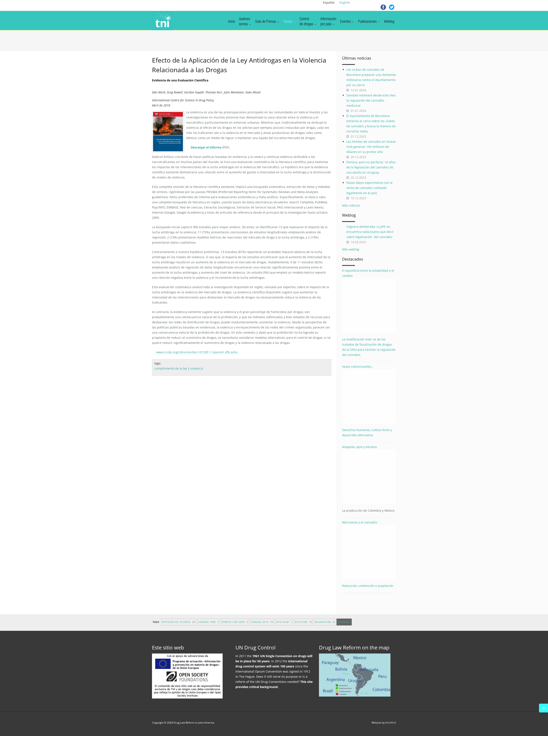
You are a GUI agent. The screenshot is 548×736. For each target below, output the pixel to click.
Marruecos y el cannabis (359, 522)
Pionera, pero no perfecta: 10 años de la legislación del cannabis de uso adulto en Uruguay (371, 167)
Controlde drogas (306, 21)
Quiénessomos (244, 21)
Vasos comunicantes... (358, 366)
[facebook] (383, 6)
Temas (288, 22)
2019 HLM (284, 622)
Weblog (389, 22)
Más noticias (351, 205)
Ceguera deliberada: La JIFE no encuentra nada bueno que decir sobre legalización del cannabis (370, 232)
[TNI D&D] (162, 20)
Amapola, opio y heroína (368, 479)
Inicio (231, 22)
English (345, 2)
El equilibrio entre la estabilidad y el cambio (368, 273)
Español (328, 2)
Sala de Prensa (266, 22)
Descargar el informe (206, 147)
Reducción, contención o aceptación (367, 586)
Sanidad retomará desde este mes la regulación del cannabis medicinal (371, 100)
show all (344, 622)
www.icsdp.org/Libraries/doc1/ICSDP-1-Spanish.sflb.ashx (196, 352)
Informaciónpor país (328, 21)
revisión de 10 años (178, 622)
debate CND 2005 (235, 622)
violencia (197, 368)
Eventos (346, 22)
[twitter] (391, 6)
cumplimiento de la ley (170, 368)
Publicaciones (368, 22)
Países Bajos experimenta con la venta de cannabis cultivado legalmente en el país (369, 188)
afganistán (324, 622)
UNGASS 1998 (208, 622)
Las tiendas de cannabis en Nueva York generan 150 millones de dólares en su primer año (371, 146)
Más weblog (350, 249)
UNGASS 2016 (262, 622)
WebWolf (390, 722)
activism (303, 622)
